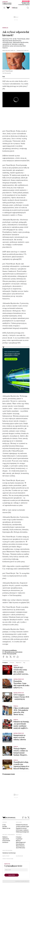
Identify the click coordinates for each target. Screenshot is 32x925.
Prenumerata (6, 840)
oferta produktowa (7, 858)
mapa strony (5, 856)
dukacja (14, 8)
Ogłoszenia (5, 839)
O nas (4, 824)
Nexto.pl (18, 840)
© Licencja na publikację (9, 650)
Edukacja (5, 27)
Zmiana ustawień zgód (22, 826)
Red (3, 76)
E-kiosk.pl (18, 837)
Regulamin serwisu (21, 828)
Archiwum (5, 842)
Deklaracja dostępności (22, 832)
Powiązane (5, 662)
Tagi (24, 662)
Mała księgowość (21, 842)
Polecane (12, 662)
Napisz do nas (6, 828)
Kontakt (4, 826)
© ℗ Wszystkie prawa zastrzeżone (12, 652)
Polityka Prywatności (22, 824)
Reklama (4, 837)
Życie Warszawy (20, 847)
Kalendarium (19, 856)
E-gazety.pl (19, 839)
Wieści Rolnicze (20, 846)
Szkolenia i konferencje (9, 853)
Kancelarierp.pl (20, 844)
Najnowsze (18, 662)
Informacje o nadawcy (22, 830)
